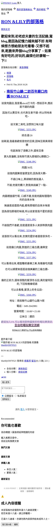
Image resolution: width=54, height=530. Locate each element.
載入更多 (5, 382)
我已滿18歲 (6, 524)
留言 (33, 361)
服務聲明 (30, 491)
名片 (9, 79)
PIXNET (13, 488)
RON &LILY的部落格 (22, 21)
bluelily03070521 (8, 345)
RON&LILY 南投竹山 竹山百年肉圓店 (27, 330)
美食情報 (23, 67)
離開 (16, 524)
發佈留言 (5, 399)
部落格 (10, 76)
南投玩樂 (22, 372)
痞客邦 (27, 361)
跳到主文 (5, 29)
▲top (3, 377)
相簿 (9, 73)
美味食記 (22, 368)
